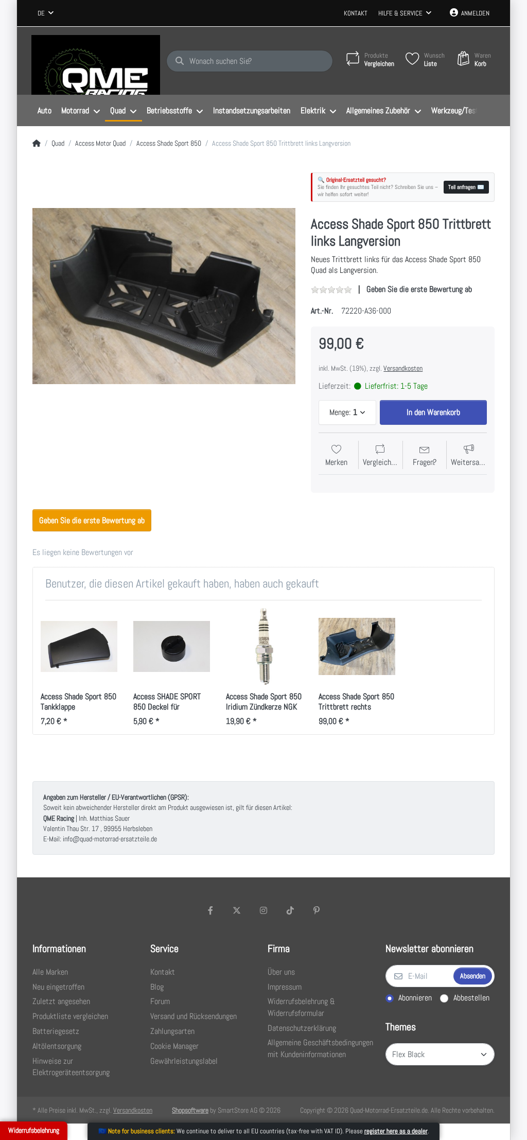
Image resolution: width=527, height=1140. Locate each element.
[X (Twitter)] (237, 910)
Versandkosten (403, 368)
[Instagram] (263, 910)
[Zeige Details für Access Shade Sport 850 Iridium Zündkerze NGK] (264, 646)
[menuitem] (44, 111)
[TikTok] (290, 910)
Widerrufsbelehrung (33, 1130)
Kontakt (355, 13)
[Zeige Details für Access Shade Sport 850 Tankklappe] (79, 646)
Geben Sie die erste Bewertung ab (419, 289)
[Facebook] (210, 910)
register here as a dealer (396, 1131)
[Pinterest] (316, 910)
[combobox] (45, 13)
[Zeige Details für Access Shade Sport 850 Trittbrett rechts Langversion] (357, 646)
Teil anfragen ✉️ (466, 187)
